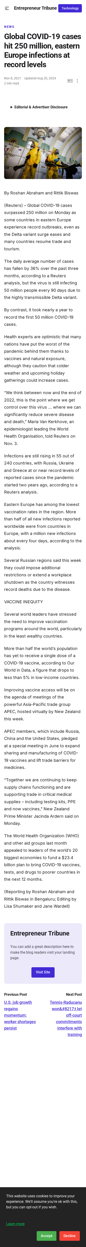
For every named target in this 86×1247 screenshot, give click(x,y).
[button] (7, 8)
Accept (46, 1236)
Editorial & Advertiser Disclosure (41, 107)
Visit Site (43, 972)
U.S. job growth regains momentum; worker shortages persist (20, 1015)
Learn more (15, 1224)
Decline (70, 1236)
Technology (70, 8)
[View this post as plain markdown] (70, 81)
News (9, 27)
